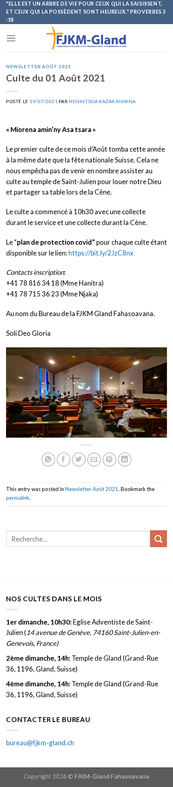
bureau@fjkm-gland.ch (40, 742)
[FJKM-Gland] (86, 38)
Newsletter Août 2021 (38, 66)
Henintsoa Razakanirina (102, 101)
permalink (17, 498)
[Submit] (158, 538)
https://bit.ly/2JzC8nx (100, 253)
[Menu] (11, 38)
